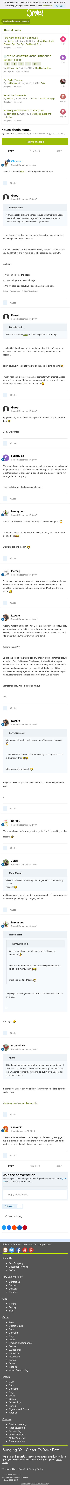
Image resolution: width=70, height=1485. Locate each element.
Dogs (11, 1336)
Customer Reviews (18, 1266)
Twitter (11, 1250)
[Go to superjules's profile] (6, 457)
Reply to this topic (35, 141)
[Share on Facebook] (9, 1227)
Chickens (13, 1332)
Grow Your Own (17, 1434)
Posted (24, 165)
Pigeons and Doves (19, 1409)
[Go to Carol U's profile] (6, 823)
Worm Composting (18, 1370)
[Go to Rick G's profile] (63, 39)
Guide (5, 1317)
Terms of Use (9, 1469)
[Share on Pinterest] (24, 1227)
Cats (43, 83)
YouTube (24, 1250)
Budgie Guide (16, 1325)
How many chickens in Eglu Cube (21, 37)
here (22, 171)
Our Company (16, 1263)
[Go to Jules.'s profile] (6, 862)
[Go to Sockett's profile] (63, 96)
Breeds (6, 1376)
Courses (6, 1419)
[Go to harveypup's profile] (6, 513)
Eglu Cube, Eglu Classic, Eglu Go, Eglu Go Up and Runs (29, 42)
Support (13, 1285)
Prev (11, 150)
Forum (12, 1303)
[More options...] (64, 163)
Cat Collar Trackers (13, 80)
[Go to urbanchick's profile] (6, 1047)
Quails (12, 1363)
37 (35, 63)
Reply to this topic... (18, 1194)
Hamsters (14, 1353)
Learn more (47, 5)
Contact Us (14, 1281)
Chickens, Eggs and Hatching (51, 133)
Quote (13, 182)
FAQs (12, 1270)
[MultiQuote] (5, 183)
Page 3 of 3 (35, 150)
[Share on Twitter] (4, 1227)
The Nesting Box (43, 67)
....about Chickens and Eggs (41, 98)
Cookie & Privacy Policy (31, 1469)
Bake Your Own (17, 1441)
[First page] (4, 151)
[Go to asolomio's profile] (6, 1129)
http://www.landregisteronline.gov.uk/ (20, 1102)
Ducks (12, 1339)
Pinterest (31, 1250)
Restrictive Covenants (15, 95)
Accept (59, 5)
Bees (11, 1322)
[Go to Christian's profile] (6, 163)
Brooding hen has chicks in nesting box (24, 110)
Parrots (12, 1360)
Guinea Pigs (15, 1349)
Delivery (13, 1288)
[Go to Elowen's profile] (63, 57)
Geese (12, 1399)
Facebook (18, 1250)
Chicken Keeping (17, 1424)
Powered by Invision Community (35, 1483)
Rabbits (13, 1366)
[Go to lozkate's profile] (6, 617)
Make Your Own (17, 1438)
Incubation (14, 1356)
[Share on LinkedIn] (19, 1227)
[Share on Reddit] (14, 1227)
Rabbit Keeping (17, 1427)
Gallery (12, 1307)
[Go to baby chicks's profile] (63, 112)
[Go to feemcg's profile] (6, 573)
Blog (11, 1310)
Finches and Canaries (20, 1342)
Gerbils (12, 1346)
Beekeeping (15, 1431)
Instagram (5, 1250)
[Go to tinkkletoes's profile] (63, 81)
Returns (13, 1292)
